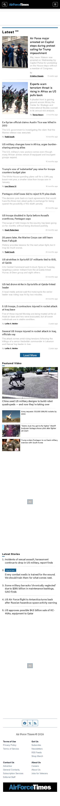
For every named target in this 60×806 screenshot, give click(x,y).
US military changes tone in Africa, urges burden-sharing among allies (29, 145)
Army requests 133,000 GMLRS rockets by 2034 (39, 412)
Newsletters (37, 748)
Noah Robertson (12, 229)
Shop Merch (37, 756)
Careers (35, 765)
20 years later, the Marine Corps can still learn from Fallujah (27, 239)
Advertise (7, 765)
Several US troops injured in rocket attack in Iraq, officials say (29, 332)
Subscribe (36, 744)
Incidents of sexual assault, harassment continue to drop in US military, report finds (29, 561)
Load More (30, 355)
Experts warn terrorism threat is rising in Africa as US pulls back (43, 89)
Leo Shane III (10, 186)
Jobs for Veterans (40, 773)
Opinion (10, 570)
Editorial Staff (9, 776)
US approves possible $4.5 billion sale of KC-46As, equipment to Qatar (30, 611)
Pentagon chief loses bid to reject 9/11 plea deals (29, 194)
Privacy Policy (9, 744)
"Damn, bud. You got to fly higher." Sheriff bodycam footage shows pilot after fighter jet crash (38, 428)
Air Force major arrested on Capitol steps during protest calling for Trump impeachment (42, 45)
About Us (36, 769)
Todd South (9, 136)
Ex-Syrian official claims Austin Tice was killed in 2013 (29, 123)
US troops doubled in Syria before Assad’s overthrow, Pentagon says (25, 217)
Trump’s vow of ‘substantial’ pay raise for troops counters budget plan (28, 170)
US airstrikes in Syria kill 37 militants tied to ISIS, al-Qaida (29, 261)
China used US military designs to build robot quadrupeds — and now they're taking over (27, 402)
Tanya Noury (38, 114)
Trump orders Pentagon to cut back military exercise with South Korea (39, 441)
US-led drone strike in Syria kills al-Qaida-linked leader (28, 285)
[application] (30, 382)
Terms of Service (11, 748)
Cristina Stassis (36, 76)
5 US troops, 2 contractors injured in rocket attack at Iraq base (29, 307)
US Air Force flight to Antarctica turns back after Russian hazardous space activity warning (31, 601)
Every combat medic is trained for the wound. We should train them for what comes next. (30, 576)
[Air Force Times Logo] (19, 4)
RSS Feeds (37, 752)
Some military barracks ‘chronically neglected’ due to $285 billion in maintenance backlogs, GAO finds (30, 589)
